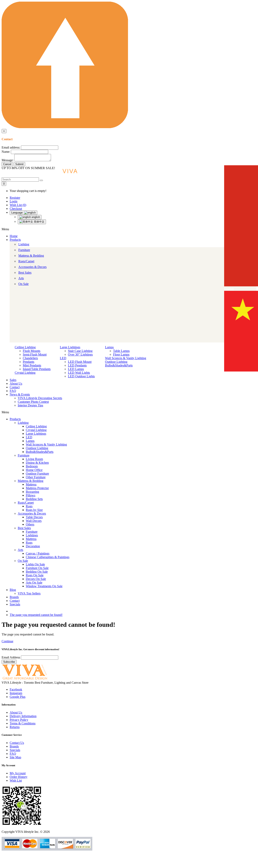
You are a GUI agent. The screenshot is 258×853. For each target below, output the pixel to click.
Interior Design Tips (30, 405)
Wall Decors (34, 520)
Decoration (33, 546)
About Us (16, 383)
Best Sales (24, 272)
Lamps (109, 347)
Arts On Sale (34, 582)
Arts (21, 278)
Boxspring (32, 491)
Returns (15, 727)
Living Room (34, 459)
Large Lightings (70, 347)
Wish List (16, 780)
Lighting (23, 244)
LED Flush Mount (80, 361)
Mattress (31, 484)
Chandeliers (30, 358)
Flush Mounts (31, 351)
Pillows (30, 495)
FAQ (13, 390)
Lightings (32, 535)
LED (63, 358)
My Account (18, 773)
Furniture (24, 250)
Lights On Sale (35, 564)
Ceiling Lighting (25, 347)
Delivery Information (23, 716)
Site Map (15, 757)
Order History (18, 777)
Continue (7, 641)
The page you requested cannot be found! (36, 614)
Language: (17, 212)
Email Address (11, 657)
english (35, 217)
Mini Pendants (32, 365)
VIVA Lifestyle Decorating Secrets (40, 398)
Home (14, 236)
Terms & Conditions (22, 723)
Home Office (34, 470)
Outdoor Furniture (37, 473)
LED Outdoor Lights (81, 376)
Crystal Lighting (25, 372)
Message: (8, 160)
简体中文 (38, 221)
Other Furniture (36, 477)
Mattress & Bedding (31, 255)
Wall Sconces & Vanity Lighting (125, 358)
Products (15, 239)
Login (13, 201)
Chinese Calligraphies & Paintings (47, 557)
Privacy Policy (19, 719)
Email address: (11, 147)
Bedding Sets (34, 499)
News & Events (20, 394)
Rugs (29, 506)
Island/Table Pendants (37, 369)
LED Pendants (77, 365)
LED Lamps (76, 369)
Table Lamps (121, 351)
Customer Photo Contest (33, 401)
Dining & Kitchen (37, 462)
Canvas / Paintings (37, 553)
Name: (6, 151)
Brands (14, 597)
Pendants (28, 361)
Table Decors (34, 517)
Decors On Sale (36, 579)
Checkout (16, 208)
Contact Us (17, 742)
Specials (15, 604)
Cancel (7, 164)
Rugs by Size (34, 510)
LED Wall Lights (79, 372)
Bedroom (32, 466)
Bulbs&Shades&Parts (119, 365)
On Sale (23, 284)
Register (15, 197)
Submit (19, 164)
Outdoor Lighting (116, 361)
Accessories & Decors (32, 267)
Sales (13, 380)
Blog (13, 589)
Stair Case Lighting (80, 351)
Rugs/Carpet (26, 261)
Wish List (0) (18, 205)
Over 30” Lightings (80, 354)
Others (30, 524)
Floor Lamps (121, 354)
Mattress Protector (37, 488)
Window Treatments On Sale (44, 586)
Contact (15, 387)
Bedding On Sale (37, 571)
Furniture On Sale (37, 568)
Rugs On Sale (35, 575)
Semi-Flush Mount (35, 354)
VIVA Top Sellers (29, 593)
